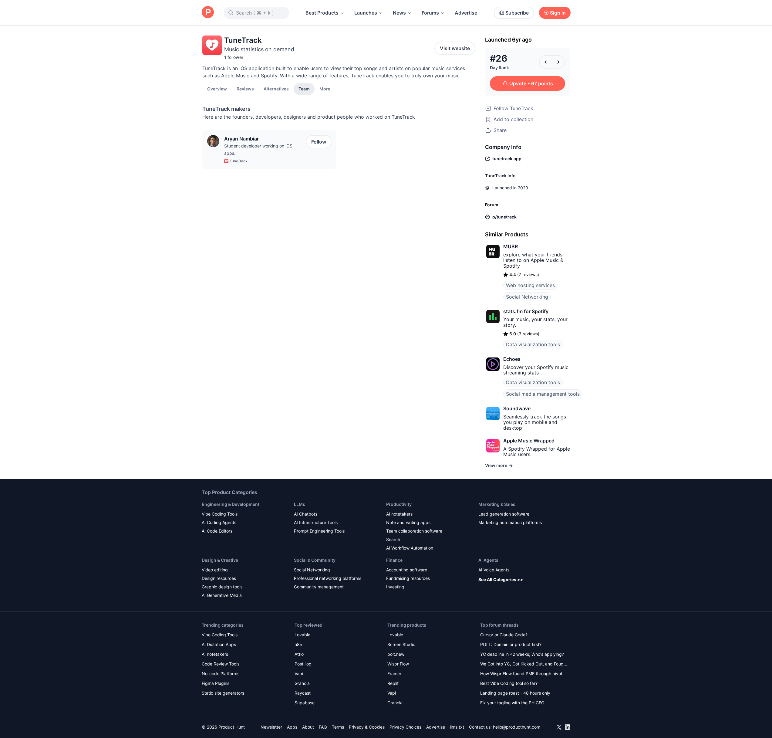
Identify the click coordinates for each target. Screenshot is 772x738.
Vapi (299, 673)
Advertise (466, 13)
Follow (318, 142)
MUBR (510, 246)
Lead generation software (503, 513)
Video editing (215, 569)
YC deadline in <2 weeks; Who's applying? (522, 654)
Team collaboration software (414, 530)
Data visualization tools (533, 344)
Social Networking (527, 297)
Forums (430, 13)
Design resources (219, 578)
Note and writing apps (408, 522)
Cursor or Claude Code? (504, 634)
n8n (298, 644)
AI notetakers (399, 513)
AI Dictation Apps (219, 644)
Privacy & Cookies (367, 727)
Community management (319, 586)
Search (393, 539)
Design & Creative (220, 560)
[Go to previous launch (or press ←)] (546, 62)
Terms (338, 727)
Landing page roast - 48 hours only (515, 693)
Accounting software (406, 569)
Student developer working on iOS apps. (258, 149)
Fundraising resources (408, 578)
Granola (302, 683)
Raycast (303, 693)
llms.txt (457, 727)
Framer (394, 673)
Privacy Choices (405, 727)
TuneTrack (239, 161)
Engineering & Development (230, 504)
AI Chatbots (305, 513)
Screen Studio (401, 644)
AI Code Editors (217, 530)
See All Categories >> (500, 579)
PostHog (303, 663)
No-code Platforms (220, 673)
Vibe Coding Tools (220, 513)
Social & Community (314, 560)
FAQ (323, 727)
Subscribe (517, 13)
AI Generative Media (222, 595)
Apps (292, 727)
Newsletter (271, 727)
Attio (299, 654)
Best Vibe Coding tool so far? (509, 683)
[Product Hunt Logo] (208, 12)
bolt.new (395, 654)
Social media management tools (543, 394)
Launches (365, 13)
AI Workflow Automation (409, 547)
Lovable (302, 634)
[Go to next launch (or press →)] (558, 62)
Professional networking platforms (327, 578)
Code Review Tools (220, 663)
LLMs (299, 504)
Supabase (305, 702)
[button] (325, 89)
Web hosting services (530, 285)
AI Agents (488, 560)
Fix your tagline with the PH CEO (512, 702)
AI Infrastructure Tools (316, 522)
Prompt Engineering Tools (319, 530)
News (399, 13)
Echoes (512, 359)
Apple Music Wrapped (529, 441)
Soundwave (517, 408)
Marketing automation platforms (510, 522)
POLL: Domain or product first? (510, 644)
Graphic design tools (222, 586)
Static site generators (223, 693)
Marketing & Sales (496, 504)
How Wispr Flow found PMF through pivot (521, 673)
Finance (394, 560)
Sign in (558, 13)
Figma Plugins (215, 683)
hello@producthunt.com (516, 727)
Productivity (399, 504)
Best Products (322, 13)
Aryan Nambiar (241, 139)
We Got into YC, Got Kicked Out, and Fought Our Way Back (524, 664)
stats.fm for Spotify (525, 311)
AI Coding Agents (219, 522)
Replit (393, 683)
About (308, 727)
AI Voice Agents (493, 569)
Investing (395, 586)
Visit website (455, 48)
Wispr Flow (398, 663)
